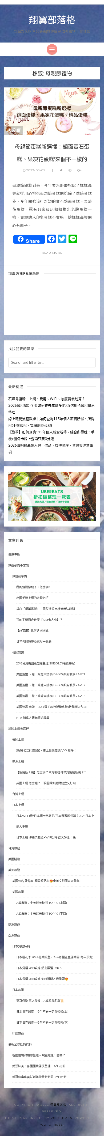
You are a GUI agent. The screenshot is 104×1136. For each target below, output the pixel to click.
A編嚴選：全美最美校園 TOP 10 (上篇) (41, 903)
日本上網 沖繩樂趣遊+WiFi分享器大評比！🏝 (46, 837)
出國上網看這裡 (18, 729)
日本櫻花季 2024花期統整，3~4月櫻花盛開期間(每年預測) (54, 957)
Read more (52, 252)
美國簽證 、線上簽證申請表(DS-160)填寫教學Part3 (50, 696)
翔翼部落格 (52, 20)
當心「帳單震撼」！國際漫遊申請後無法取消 (45, 609)
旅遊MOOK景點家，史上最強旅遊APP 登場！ (46, 750)
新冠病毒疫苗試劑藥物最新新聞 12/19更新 (39, 1077)
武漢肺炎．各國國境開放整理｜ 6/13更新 (38, 1066)
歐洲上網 (18, 761)
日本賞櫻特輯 (21, 946)
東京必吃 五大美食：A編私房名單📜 (40, 1001)
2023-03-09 (35, 170)
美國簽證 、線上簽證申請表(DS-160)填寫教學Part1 (50, 674)
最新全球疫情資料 (20, 1044)
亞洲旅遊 (14, 935)
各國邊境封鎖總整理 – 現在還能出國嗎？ (38, 1055)
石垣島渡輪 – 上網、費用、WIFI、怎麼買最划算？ (46, 399)
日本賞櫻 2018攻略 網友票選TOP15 (39, 968)
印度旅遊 (18, 1033)
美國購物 (14, 859)
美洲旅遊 (14, 870)
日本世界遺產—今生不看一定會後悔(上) (42, 1012)
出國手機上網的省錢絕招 (32, 598)
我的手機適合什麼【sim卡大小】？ (39, 620)
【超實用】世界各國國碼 (32, 631)
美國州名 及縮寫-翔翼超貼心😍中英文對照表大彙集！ (47, 881)
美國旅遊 (18, 892)
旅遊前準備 (19, 576)
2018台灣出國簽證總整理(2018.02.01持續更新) (45, 663)
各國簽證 (18, 652)
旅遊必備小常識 (18, 565)
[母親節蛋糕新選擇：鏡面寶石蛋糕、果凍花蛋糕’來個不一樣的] (52, 111)
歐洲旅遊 (14, 924)
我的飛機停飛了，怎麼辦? (33, 587)
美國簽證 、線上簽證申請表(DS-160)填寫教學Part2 (50, 685)
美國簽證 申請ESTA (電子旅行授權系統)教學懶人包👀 (51, 707)
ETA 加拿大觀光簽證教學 (32, 718)
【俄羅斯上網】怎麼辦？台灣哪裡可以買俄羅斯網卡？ (51, 772)
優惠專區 (14, 554)
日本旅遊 (18, 990)
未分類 (14, 130)
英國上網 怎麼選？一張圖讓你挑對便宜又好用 (46, 783)
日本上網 (18, 805)
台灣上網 (18, 794)
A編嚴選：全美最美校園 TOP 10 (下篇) (41, 913)
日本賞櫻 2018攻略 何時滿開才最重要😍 (42, 979)
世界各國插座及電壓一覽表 (33, 641)
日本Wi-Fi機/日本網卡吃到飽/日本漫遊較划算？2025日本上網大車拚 (55, 821)
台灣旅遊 (14, 848)
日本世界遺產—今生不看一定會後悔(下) (42, 1022)
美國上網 (18, 739)
